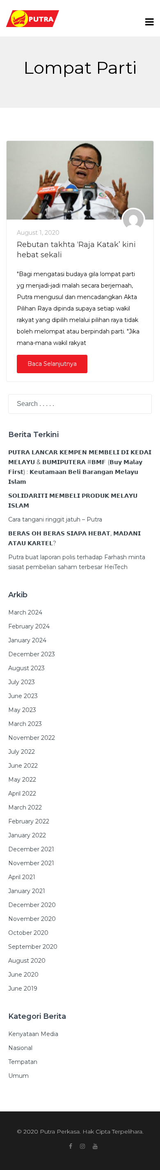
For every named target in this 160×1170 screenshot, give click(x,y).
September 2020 (32, 946)
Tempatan (22, 1062)
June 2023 (23, 696)
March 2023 (25, 724)
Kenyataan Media (33, 1034)
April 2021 (21, 877)
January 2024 (27, 640)
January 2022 (27, 835)
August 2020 (27, 960)
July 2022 (21, 751)
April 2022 (22, 793)
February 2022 (28, 821)
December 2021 (31, 849)
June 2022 (23, 765)
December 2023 (31, 654)
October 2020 (28, 932)
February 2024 (29, 626)
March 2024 (25, 612)
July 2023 (21, 682)
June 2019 (22, 988)
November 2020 (32, 919)
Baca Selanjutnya (52, 363)
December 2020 (32, 905)
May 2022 (22, 779)
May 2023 (22, 710)
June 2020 (23, 974)
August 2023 (26, 668)
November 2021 (31, 863)
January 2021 (26, 891)
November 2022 (31, 737)
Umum (18, 1075)
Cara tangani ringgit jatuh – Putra (55, 519)
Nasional (20, 1048)
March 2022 (25, 807)
